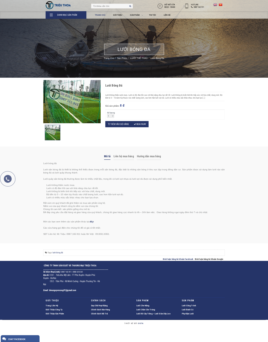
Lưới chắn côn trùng (145, 309)
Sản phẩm (135, 15)
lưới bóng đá (58, 252)
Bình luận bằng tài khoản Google (209, 259)
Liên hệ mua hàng (124, 156)
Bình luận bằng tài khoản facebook (178, 259)
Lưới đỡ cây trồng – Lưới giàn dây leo (153, 313)
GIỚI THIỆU (117, 15)
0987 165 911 (199, 7)
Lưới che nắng (142, 305)
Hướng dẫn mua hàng (149, 156)
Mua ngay (141, 124)
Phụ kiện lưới (188, 313)
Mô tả (107, 156)
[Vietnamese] (220, 5)
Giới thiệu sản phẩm (55, 313)
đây (92, 221)
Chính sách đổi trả (99, 313)
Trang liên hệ (52, 305)
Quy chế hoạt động (99, 305)
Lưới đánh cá (187, 309)
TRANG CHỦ (100, 15)
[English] (215, 5)
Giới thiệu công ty (54, 309)
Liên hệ (167, 15)
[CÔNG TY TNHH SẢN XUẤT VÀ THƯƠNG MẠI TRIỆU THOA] (58, 5)
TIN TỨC (152, 15)
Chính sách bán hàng (100, 309)
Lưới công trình (189, 305)
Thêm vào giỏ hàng (119, 124)
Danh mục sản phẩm (67, 15)
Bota (141, 323)
